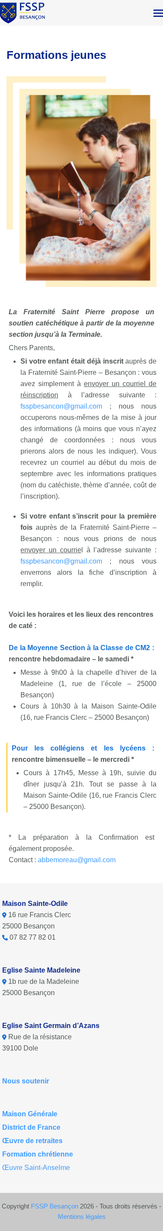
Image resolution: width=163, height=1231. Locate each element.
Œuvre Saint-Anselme (36, 1167)
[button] (158, 13)
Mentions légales (82, 1216)
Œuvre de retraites (32, 1140)
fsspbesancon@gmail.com (61, 406)
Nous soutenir (25, 1081)
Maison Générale (29, 1114)
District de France (31, 1127)
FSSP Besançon (54, 1206)
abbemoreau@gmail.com (77, 860)
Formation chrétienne (37, 1154)
